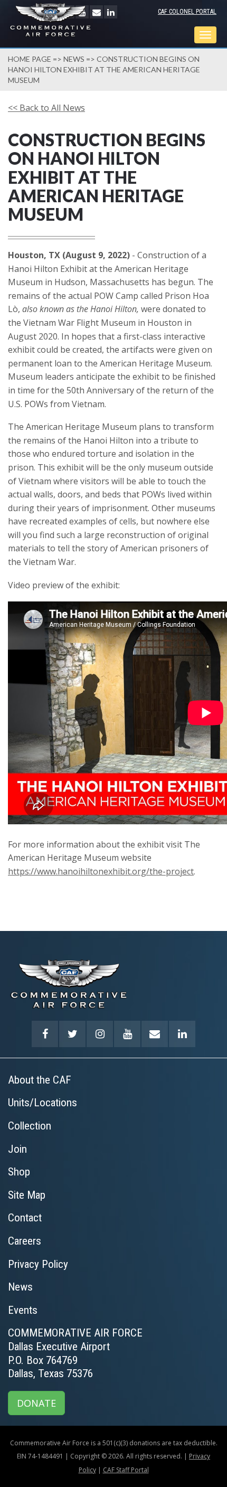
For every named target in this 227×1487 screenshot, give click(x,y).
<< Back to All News (46, 108)
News (73, 58)
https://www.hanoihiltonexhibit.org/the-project (101, 871)
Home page (29, 58)
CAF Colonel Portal (187, 11)
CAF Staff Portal (126, 1469)
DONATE (36, 1403)
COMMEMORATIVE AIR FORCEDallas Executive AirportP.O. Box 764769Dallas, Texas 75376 (75, 1353)
